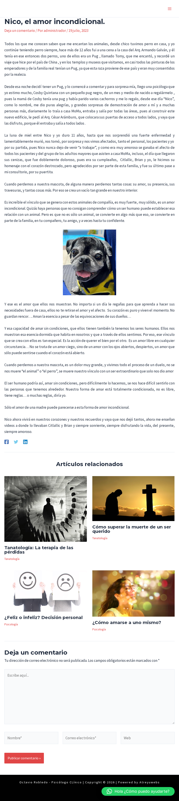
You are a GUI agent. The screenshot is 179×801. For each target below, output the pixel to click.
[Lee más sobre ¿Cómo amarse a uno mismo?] (133, 593)
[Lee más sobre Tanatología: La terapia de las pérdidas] (45, 508)
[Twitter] (16, 441)
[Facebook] (6, 441)
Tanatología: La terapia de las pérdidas (38, 550)
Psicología (11, 624)
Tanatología (11, 559)
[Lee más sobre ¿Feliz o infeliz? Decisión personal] (45, 590)
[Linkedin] (25, 441)
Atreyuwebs (149, 782)
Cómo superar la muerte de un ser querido (131, 529)
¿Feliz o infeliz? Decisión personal (43, 617)
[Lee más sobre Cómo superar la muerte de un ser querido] (133, 498)
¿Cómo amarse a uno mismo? (126, 622)
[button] (138, 791)
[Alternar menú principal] (170, 9)
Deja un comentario (19, 30)
